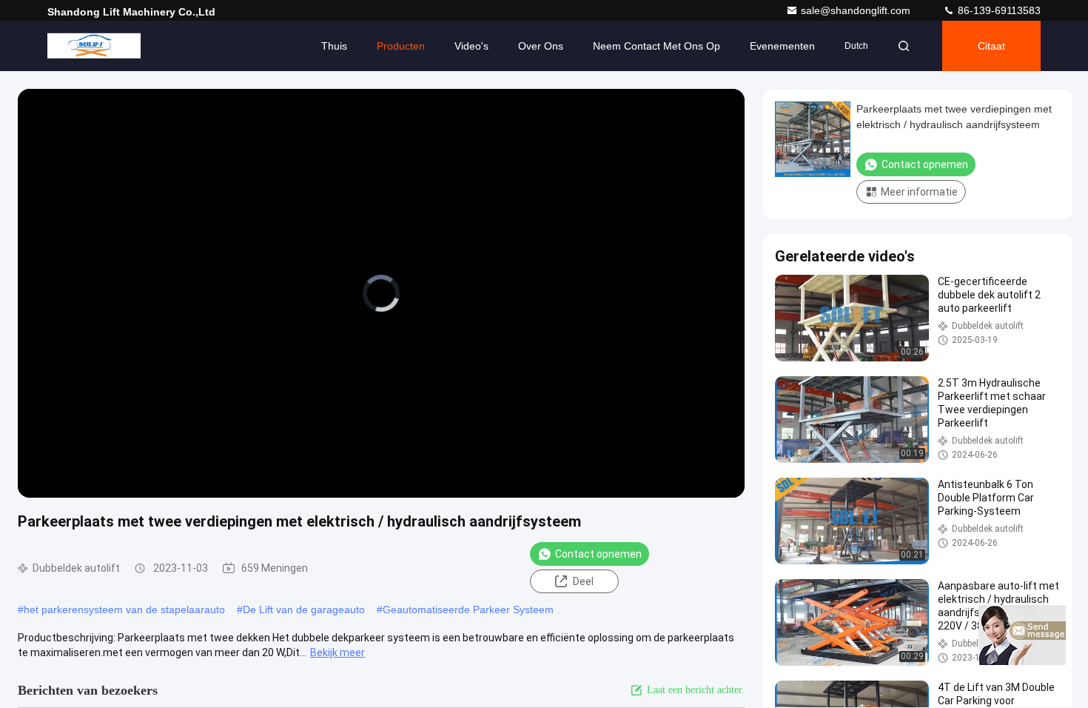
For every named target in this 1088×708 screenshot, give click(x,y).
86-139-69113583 (998, 10)
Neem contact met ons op (656, 46)
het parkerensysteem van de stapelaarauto (124, 609)
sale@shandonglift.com (857, 10)
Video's (471, 46)
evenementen (782, 46)
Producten (401, 46)
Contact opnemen (598, 554)
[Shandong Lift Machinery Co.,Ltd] (94, 46)
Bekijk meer (337, 652)
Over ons (540, 46)
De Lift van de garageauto (304, 609)
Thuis (334, 46)
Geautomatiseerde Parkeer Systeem (468, 609)
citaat (991, 46)
